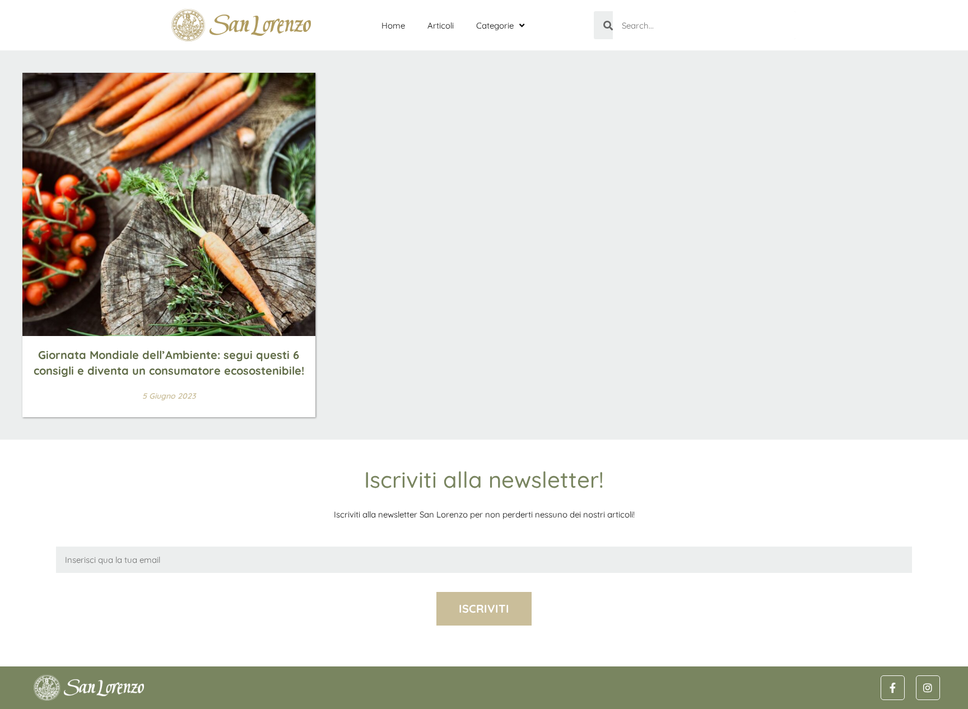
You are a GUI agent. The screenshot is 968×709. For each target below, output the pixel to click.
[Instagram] (928, 687)
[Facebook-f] (893, 687)
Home (393, 25)
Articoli (440, 25)
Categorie (495, 25)
